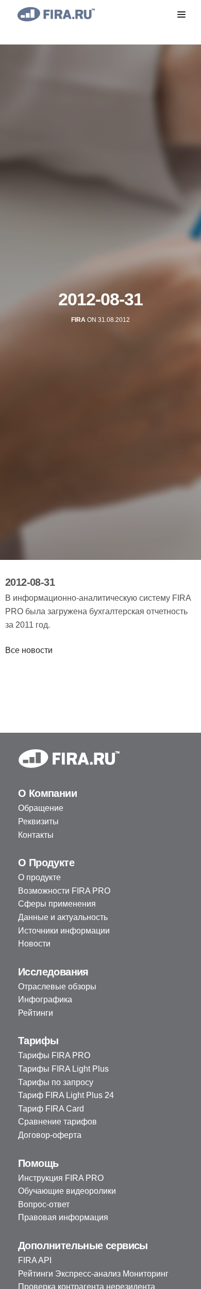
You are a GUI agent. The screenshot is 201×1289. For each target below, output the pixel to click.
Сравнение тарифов (57, 1121)
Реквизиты (38, 821)
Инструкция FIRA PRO (61, 1178)
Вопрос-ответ (44, 1204)
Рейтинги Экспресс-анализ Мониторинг (93, 1273)
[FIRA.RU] (55, 14)
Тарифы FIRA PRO (54, 1055)
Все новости (29, 650)
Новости (34, 943)
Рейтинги (35, 1013)
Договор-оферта (49, 1135)
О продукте (39, 877)
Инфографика (45, 999)
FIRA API (35, 1260)
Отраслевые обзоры (57, 986)
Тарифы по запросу (55, 1082)
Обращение (40, 808)
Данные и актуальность (63, 917)
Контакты (36, 835)
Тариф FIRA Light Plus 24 (66, 1095)
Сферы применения (57, 903)
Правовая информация (63, 1217)
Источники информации (64, 930)
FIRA (78, 319)
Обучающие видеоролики (67, 1191)
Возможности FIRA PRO (64, 890)
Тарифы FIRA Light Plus (63, 1068)
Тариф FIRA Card (51, 1108)
